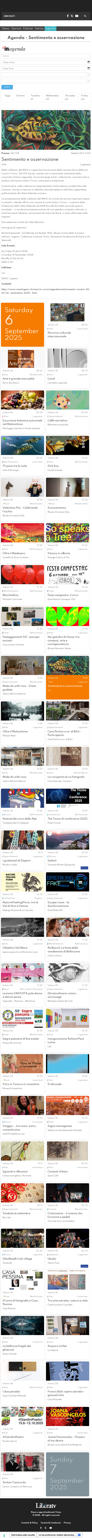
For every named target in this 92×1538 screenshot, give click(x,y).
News (5, 28)
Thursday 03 (70, 98)
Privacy (67, 1523)
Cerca (7, 87)
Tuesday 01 (35, 98)
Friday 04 (84, 98)
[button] (41, 1528)
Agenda (50, 28)
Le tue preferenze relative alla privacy (56, 1535)
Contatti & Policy (29, 1523)
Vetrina (39, 28)
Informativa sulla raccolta (23, 1535)
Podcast (28, 28)
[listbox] (46, 75)
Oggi (7, 96)
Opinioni (16, 28)
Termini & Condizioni (51, 1523)
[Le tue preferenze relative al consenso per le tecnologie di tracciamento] (4, 1535)
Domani (20, 96)
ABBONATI (9, 16)
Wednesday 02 (52, 98)
